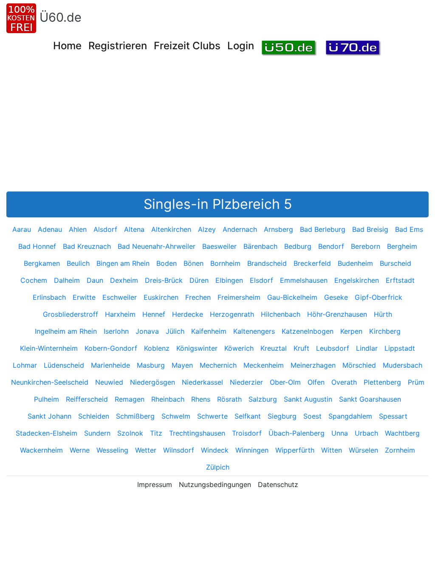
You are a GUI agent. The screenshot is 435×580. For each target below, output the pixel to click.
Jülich (175, 331)
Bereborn (365, 246)
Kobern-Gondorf (111, 348)
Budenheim (355, 263)
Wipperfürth (294, 450)
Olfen (316, 382)
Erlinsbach (49, 297)
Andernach (240, 229)
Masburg (151, 365)
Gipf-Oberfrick (378, 297)
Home (67, 45)
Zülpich (217, 467)
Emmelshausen (304, 280)
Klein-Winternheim (49, 348)
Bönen (193, 263)
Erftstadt (400, 280)
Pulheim (46, 399)
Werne (80, 450)
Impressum (154, 484)
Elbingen (229, 280)
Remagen (129, 399)
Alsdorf (105, 229)
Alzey (207, 229)
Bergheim (402, 246)
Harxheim (120, 314)
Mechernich (218, 365)
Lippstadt (399, 348)
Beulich (78, 263)
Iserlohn (116, 331)
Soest (312, 416)
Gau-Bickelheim (292, 297)
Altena (134, 229)
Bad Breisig (370, 229)
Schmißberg (135, 416)
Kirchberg (385, 331)
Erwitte (84, 297)
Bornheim (225, 263)
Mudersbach (402, 365)
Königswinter (197, 348)
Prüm (416, 382)
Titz (156, 433)
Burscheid (395, 263)
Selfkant (247, 416)
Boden (166, 263)
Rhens (200, 399)
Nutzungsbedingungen (215, 484)
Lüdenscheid (64, 365)
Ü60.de (61, 17)
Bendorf (331, 246)
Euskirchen (161, 297)
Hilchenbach (280, 314)
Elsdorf (261, 280)
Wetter (145, 450)
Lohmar (25, 365)
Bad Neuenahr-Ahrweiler (156, 246)
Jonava (147, 331)
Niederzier (246, 382)
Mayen (182, 365)
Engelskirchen (356, 280)
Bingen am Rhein (123, 263)
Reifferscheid (87, 399)
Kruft (301, 348)
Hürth (383, 314)
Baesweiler (219, 246)
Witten (331, 450)
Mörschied (359, 365)
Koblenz (156, 348)
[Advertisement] (220, 127)
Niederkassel (202, 382)
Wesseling (112, 450)
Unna (339, 433)
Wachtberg (402, 433)
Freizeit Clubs (187, 45)
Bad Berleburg (322, 229)
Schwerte (212, 416)
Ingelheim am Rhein (66, 331)
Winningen (251, 450)
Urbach (366, 433)
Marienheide (110, 365)
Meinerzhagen (313, 365)
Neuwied (109, 382)
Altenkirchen (171, 229)
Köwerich (239, 348)
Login (240, 45)
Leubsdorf (332, 348)
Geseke (336, 297)
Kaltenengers (254, 331)
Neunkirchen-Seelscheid (49, 382)
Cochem (33, 280)
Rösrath (229, 399)
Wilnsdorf (178, 450)
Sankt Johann (49, 416)
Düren (199, 280)
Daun (95, 280)
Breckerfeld (312, 263)
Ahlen (78, 229)
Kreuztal (273, 348)
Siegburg (282, 416)
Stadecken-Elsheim (46, 433)
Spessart (393, 416)
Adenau (50, 229)
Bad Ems (409, 229)
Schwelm (175, 416)
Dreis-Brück (164, 280)
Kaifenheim (208, 331)
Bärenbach (260, 246)
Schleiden (93, 416)
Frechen (198, 297)
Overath (344, 382)
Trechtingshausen (197, 433)
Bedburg (297, 246)
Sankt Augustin (308, 399)
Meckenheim (263, 365)
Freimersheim (239, 297)
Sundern (97, 433)
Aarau (21, 229)
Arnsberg (278, 229)
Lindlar (367, 348)
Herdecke (187, 314)
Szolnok (130, 433)
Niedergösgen (152, 382)
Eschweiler (119, 297)
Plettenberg (382, 382)
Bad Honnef (37, 246)
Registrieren (117, 45)
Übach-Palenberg (296, 433)
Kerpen (351, 331)
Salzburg (263, 399)
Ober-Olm (285, 382)
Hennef (153, 314)
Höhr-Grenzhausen (337, 314)
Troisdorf (247, 433)
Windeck (215, 450)
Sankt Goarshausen (370, 399)
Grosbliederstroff (70, 314)
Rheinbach (167, 399)
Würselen (363, 450)
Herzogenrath (232, 314)
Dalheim (67, 280)
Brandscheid (267, 263)
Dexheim (124, 280)
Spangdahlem (350, 416)
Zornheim (400, 450)
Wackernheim (41, 450)
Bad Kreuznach (87, 246)
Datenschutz (278, 484)
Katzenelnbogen (307, 331)
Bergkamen (42, 263)
